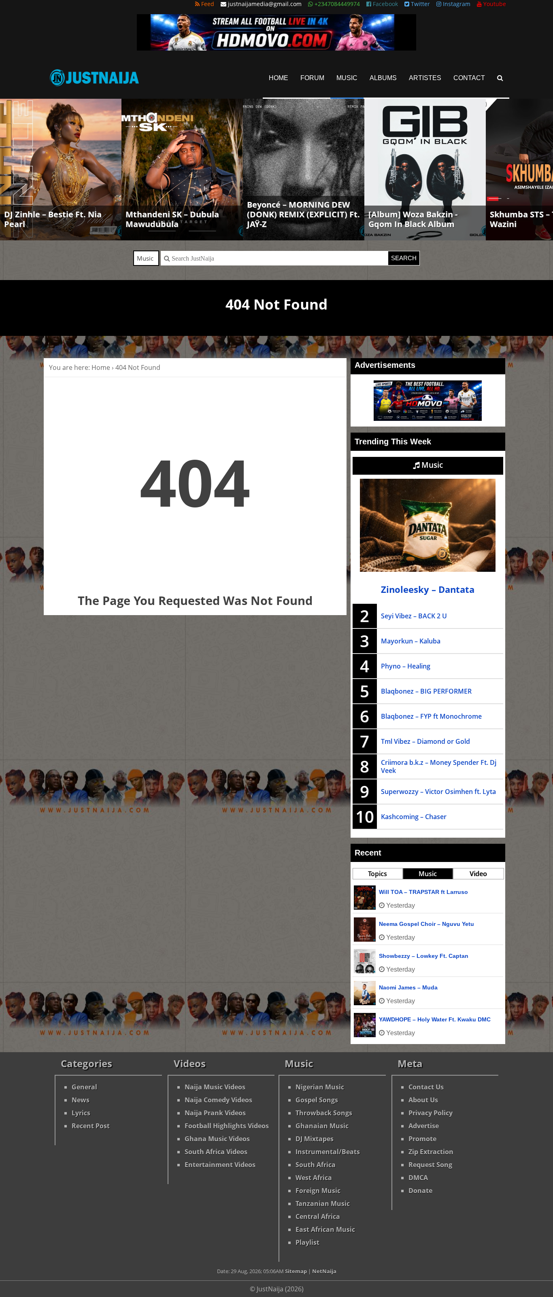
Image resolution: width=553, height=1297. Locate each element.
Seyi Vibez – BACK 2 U (414, 615)
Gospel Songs (317, 1099)
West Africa (314, 1177)
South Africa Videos (216, 1151)
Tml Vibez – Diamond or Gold (425, 741)
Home (278, 77)
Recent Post (91, 1125)
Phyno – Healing (405, 666)
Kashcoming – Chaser (414, 816)
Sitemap (296, 1271)
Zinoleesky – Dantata (427, 589)
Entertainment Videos (220, 1164)
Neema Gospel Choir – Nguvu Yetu (426, 924)
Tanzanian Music (323, 1203)
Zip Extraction (430, 1151)
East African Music (325, 1229)
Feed (207, 4)
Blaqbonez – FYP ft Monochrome (431, 716)
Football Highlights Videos (227, 1125)
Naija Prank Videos (215, 1112)
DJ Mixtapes (315, 1138)
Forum (312, 77)
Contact (469, 77)
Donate (420, 1190)
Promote (422, 1138)
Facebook (384, 4)
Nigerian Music (320, 1087)
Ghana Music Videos (217, 1138)
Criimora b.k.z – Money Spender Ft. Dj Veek (438, 766)
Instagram (455, 4)
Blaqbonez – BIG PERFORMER (426, 691)
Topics (377, 874)
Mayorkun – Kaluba (410, 641)
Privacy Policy (430, 1112)
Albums (383, 77)
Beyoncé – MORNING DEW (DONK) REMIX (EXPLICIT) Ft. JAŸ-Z (303, 214)
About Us (423, 1099)
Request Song (430, 1164)
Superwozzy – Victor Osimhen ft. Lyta (438, 791)
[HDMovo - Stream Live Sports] (276, 48)
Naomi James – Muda (408, 987)
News (80, 1099)
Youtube (494, 4)
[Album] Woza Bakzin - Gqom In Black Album (412, 219)
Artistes (425, 77)
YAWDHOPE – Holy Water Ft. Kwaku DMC (435, 1019)
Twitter (419, 4)
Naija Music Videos (215, 1087)
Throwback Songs (324, 1112)
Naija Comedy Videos (218, 1099)
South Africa (316, 1164)
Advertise (423, 1125)
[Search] (500, 78)
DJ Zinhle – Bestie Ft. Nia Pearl (53, 219)
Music (346, 77)
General (84, 1087)
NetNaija (324, 1271)
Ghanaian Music (322, 1125)
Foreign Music (318, 1190)
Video (478, 874)
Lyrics (81, 1112)
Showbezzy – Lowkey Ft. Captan (423, 956)
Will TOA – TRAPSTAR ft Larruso (423, 892)
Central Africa (318, 1216)
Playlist (307, 1242)
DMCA (418, 1177)
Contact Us (426, 1087)
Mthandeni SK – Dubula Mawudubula (172, 219)
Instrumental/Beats (328, 1151)
